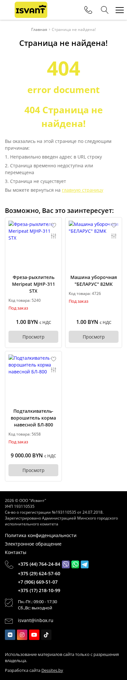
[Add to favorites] (53, 225)
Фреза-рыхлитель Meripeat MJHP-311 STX (33, 284)
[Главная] (31, 10)
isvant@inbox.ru (35, 620)
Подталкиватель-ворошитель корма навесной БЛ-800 (33, 418)
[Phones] (88, 10)
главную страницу (82, 190)
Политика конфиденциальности (41, 535)
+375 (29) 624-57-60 (39, 573)
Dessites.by (52, 670)
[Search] (105, 10)
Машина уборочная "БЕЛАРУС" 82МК (93, 280)
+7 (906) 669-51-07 (38, 582)
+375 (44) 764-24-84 (39, 564)
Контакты (15, 552)
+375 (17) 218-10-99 (39, 590)
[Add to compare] (53, 236)
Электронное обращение (33, 544)
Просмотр (33, 337)
